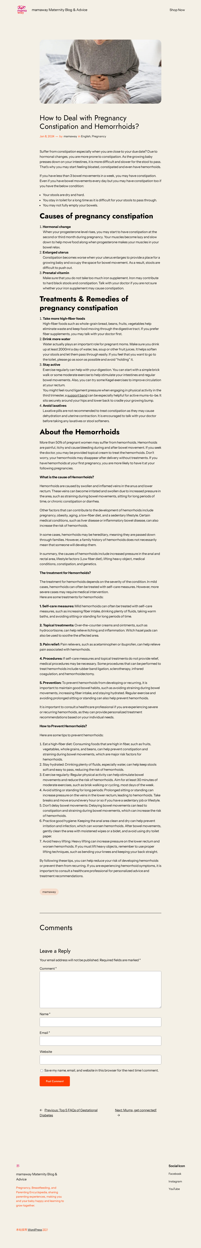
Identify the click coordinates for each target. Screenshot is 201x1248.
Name (45, 1014)
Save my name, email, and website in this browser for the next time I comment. (101, 1070)
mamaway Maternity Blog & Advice (59, 10)
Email (45, 1033)
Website (46, 1052)
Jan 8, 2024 (47, 136)
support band (77, 395)
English (85, 136)
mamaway (70, 136)
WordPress (35, 1229)
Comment (48, 968)
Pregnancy (99, 136)
